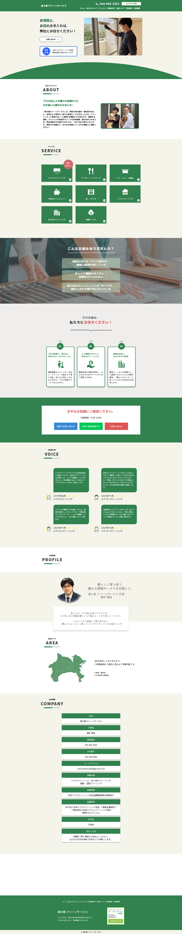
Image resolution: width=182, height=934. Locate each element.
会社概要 (137, 8)
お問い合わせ (51, 39)
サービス (102, 8)
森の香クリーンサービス (54, 5)
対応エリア (120, 8)
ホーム (82, 8)
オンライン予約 (131, 4)
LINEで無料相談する (91, 426)
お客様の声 (111, 8)
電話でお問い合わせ (66, 426)
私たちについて (92, 8)
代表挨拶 (129, 8)
